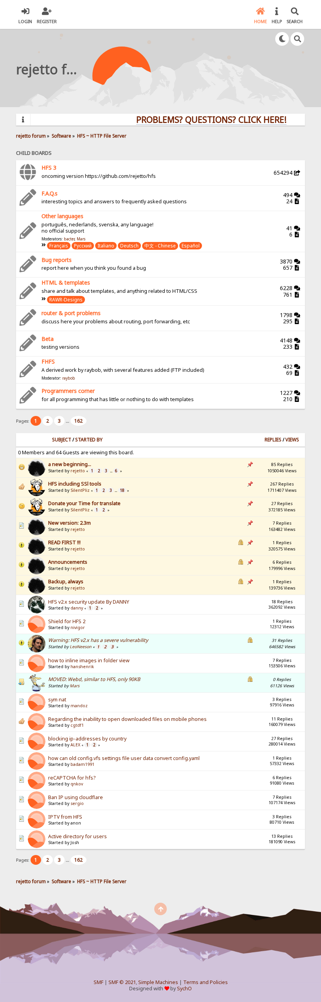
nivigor (77, 627)
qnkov (76, 784)
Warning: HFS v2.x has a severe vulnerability (98, 640)
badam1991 (82, 764)
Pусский (83, 245)
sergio (77, 803)
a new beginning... (69, 464)
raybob (68, 378)
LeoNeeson (81, 646)
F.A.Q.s (49, 193)
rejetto (77, 470)
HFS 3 (48, 167)
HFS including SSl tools (74, 483)
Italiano (105, 245)
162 (78, 421)
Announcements (67, 562)
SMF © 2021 (122, 982)
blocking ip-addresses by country (87, 738)
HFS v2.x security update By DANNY (88, 602)
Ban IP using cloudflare (75, 797)
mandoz (79, 705)
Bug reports (56, 259)
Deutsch (129, 245)
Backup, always (65, 581)
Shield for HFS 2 (66, 621)
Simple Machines (158, 982)
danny (76, 608)
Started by (89, 439)
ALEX (75, 744)
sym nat (57, 699)
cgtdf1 (77, 725)
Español (191, 245)
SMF (98, 982)
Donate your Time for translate (84, 503)
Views (292, 439)
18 (122, 490)
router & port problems (71, 313)
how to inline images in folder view (89, 660)
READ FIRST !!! (64, 542)
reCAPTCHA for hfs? (72, 777)
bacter (69, 239)
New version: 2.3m (69, 523)
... (68, 421)
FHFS (48, 361)
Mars (81, 239)
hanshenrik (82, 666)
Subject (61, 439)
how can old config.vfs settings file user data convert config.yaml (124, 758)
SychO (184, 988)
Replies (273, 439)
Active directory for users (77, 836)
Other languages (62, 216)
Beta (47, 338)
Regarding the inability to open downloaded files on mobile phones (127, 719)
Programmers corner (68, 390)
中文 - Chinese (160, 245)
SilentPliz (80, 490)
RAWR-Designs (66, 299)
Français (58, 245)
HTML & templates (65, 282)
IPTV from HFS (65, 817)
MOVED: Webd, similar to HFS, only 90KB (94, 679)
